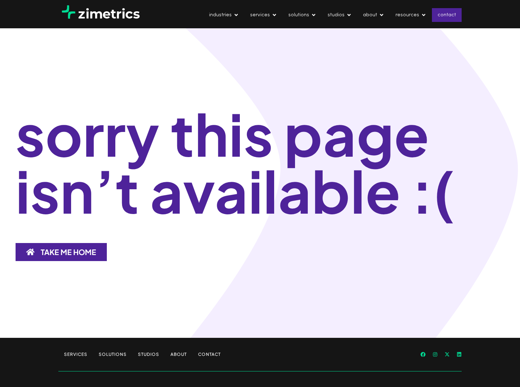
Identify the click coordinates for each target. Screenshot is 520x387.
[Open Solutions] (313, 15)
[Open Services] (274, 15)
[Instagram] (435, 354)
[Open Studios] (349, 15)
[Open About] (381, 15)
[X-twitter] (447, 354)
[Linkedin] (459, 354)
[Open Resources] (423, 15)
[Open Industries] (236, 15)
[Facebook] (423, 354)
